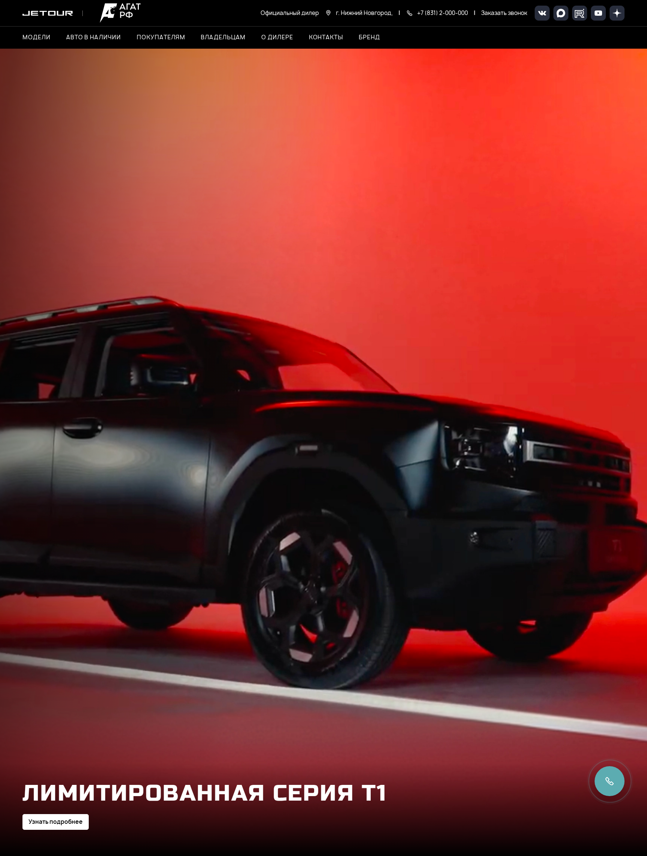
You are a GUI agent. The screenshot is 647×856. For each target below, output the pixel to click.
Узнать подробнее (55, 822)
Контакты (326, 37)
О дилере (277, 37)
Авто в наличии (93, 37)
